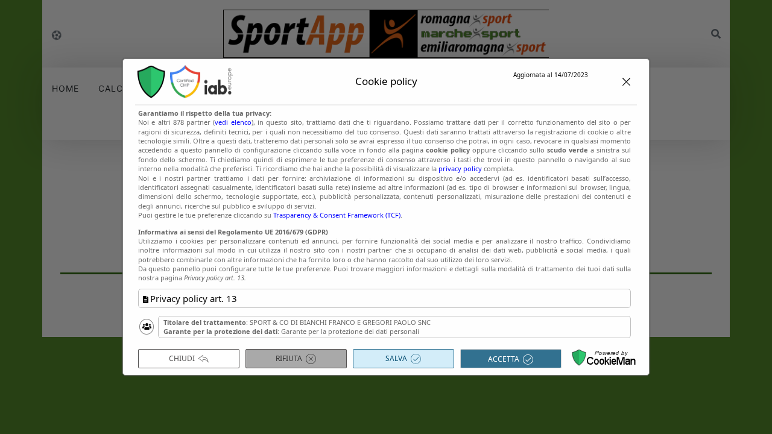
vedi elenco (233, 122)
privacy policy (460, 168)
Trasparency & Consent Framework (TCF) (336, 214)
